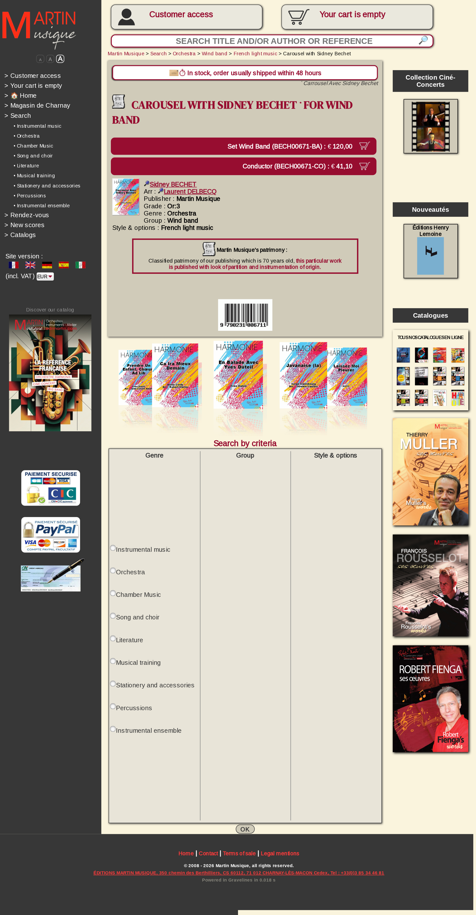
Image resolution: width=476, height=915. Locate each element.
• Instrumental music (37, 125)
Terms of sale (239, 853)
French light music (255, 53)
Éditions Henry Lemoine (431, 230)
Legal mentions (280, 853)
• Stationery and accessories (47, 185)
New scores (24, 224)
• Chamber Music (33, 146)
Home (186, 853)
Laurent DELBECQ (190, 191)
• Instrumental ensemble (42, 205)
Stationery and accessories (155, 685)
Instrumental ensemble (149, 730)
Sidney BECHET (173, 184)
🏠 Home (20, 95)
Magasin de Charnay (37, 105)
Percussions (134, 707)
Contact (208, 853)
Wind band (215, 53)
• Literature (26, 165)
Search (17, 115)
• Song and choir (33, 155)
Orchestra (184, 53)
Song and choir (137, 617)
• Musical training (34, 175)
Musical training (138, 662)
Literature (129, 640)
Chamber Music (138, 594)
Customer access (181, 14)
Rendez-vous (26, 214)
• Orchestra (27, 136)
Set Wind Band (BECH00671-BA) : (291, 146)
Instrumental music (143, 549)
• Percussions (30, 195)
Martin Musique (126, 53)
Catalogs (20, 235)
